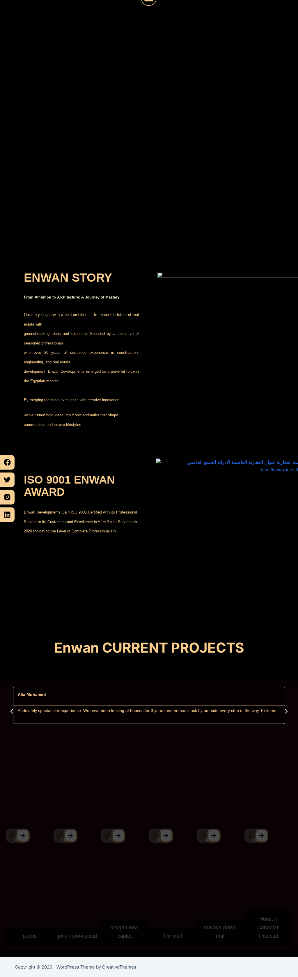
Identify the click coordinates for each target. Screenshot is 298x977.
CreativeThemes (119, 967)
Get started (21, 835)
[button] (12, 711)
